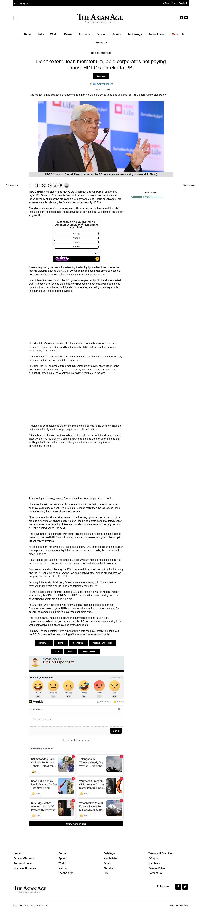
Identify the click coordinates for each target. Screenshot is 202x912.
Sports (117, 34)
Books (62, 853)
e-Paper (166, 3)
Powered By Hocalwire (179, 905)
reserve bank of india (102, 643)
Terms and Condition (160, 853)
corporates (44, 643)
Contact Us (155, 873)
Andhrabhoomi (22, 863)
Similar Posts (142, 197)
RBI (57, 651)
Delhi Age (109, 853)
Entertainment (157, 34)
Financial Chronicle (25, 868)
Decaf (106, 863)
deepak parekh (89, 651)
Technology (135, 34)
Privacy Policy (156, 868)
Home (27, 34)
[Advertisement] (76, 317)
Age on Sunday (179, 3)
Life (105, 873)
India (41, 34)
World (53, 34)
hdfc (70, 651)
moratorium (78, 643)
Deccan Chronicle (24, 858)
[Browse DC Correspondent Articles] (35, 662)
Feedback (154, 863)
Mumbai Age (110, 858)
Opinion (101, 34)
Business (84, 34)
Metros (68, 34)
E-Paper (153, 858)
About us (108, 868)
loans (61, 643)
